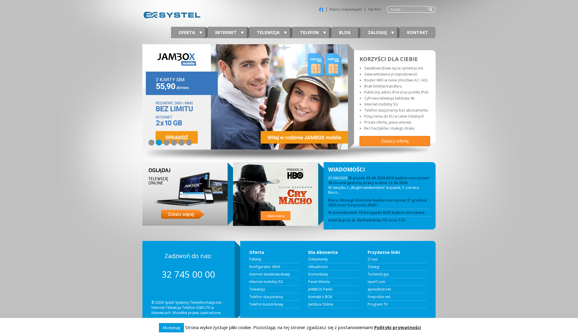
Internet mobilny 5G (266, 282)
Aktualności (318, 267)
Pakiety (255, 259)
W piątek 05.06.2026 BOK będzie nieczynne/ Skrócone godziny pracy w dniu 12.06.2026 (379, 180)
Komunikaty (318, 274)
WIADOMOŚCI (346, 169)
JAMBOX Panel (320, 289)
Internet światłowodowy (269, 274)
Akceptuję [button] (171, 327)
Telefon (310, 32)
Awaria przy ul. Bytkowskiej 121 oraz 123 (366, 220)
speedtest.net (379, 289)
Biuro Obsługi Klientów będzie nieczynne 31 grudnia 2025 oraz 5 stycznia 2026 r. (377, 203)
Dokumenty (318, 259)
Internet (226, 32)
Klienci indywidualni (346, 9)
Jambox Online (320, 304)
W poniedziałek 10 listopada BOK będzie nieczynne (376, 212)
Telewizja (269, 32)
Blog (344, 32)
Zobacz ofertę (395, 141)
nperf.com (376, 282)
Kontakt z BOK (320, 297)
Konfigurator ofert (264, 267)
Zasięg (373, 267)
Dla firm (374, 9)
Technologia (378, 274)
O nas (373, 259)
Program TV (378, 304)
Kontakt (417, 32)
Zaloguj (378, 32)
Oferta (187, 32)
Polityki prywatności (397, 327)
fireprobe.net (379, 297)
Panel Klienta (319, 282)
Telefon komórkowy (266, 304)
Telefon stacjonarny (266, 297)
